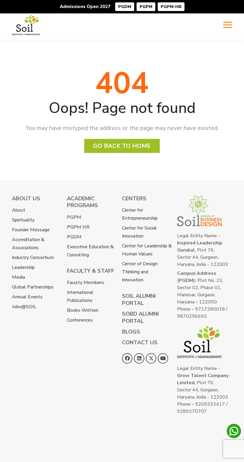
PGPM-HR (171, 7)
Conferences (80, 320)
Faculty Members (85, 282)
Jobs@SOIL (24, 306)
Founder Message (31, 230)
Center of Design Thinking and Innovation (139, 272)
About (18, 210)
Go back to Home (122, 146)
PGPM (146, 7)
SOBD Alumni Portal (140, 317)
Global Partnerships (33, 287)
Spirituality (23, 220)
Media (18, 277)
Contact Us (139, 342)
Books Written (82, 310)
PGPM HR (78, 227)
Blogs (131, 331)
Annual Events (27, 297)
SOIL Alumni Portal (139, 299)
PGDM (124, 7)
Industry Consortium (33, 257)
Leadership (23, 267)
